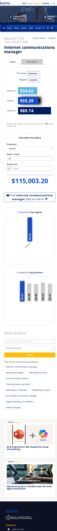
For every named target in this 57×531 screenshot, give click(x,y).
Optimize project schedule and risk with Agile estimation (29, 487)
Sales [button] (9, 28)
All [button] (4, 28)
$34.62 (27, 91)
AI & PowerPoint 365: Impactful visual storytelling (28, 448)
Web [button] (31, 28)
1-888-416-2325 (18, 529)
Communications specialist (18, 384)
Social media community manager (21, 395)
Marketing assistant (41, 390)
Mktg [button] (16, 28)
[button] (25, 2)
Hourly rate (12, 164)
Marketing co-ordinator (16, 390)
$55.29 (27, 100)
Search (29, 354)
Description (32, 62)
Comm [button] (24, 28)
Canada (33, 80)
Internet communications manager (21, 367)
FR (51, 3)
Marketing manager (15, 372)
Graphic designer (13, 407)
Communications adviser (17, 378)
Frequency (12, 144)
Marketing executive (38, 372)
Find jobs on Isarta (31, 197)
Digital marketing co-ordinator (19, 401)
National (32, 73)
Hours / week (13, 154)
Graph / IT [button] (39, 28)
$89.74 (27, 110)
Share (52, 38)
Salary (13, 62)
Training (45, 3)
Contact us (11, 525)
